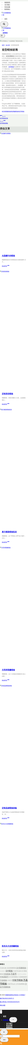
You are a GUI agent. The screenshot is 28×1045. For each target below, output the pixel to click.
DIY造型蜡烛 (13, 977)
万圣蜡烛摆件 (22, 977)
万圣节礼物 (17, 971)
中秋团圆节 (4, 977)
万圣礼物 (3, 968)
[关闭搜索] (4, 1032)
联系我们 (7, 9)
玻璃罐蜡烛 (14, 111)
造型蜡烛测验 (4, 122)
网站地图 (2, 1005)
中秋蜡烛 (7, 974)
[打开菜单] (2, 35)
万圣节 (14, 974)
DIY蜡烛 (9, 971)
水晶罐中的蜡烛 (8, 255)
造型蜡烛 (11, 67)
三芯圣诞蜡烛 (20, 984)
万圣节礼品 (11, 984)
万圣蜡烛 (3, 980)
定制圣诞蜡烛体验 (9, 808)
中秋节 (9, 980)
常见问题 (7, 7)
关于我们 (7, 5)
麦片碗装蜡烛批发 (9, 531)
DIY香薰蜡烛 (21, 968)
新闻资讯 (7, 2)
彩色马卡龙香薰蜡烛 (10, 946)
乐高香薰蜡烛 (11, 968)
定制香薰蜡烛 (6, 111)
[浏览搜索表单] (4, 24)
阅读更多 (5, 266)
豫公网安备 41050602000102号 (10, 1002)
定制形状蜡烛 (7, 393)
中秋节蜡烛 (17, 980)
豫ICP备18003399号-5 (7, 998)
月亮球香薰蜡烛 (8, 669)
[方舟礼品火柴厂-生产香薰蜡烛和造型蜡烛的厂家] (6, 15)
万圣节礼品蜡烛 (21, 974)
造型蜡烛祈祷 (4, 117)
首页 (6, 19)
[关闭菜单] (1, 1012)
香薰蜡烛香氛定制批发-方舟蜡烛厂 (15, 995)
